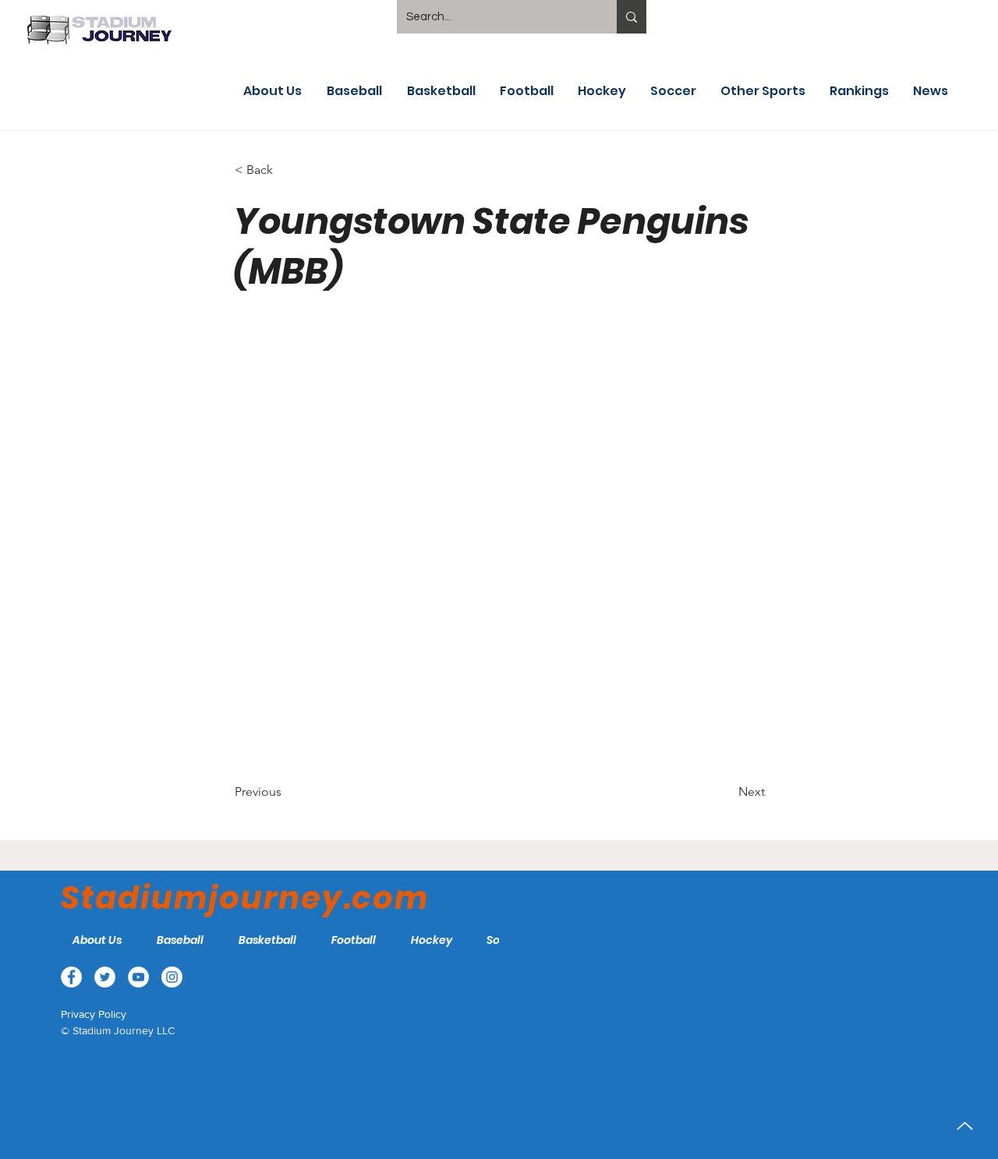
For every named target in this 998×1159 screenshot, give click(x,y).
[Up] (964, 1125)
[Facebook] (965, 470)
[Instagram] (965, 580)
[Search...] (631, 17)
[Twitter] (965, 506)
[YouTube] (965, 543)
